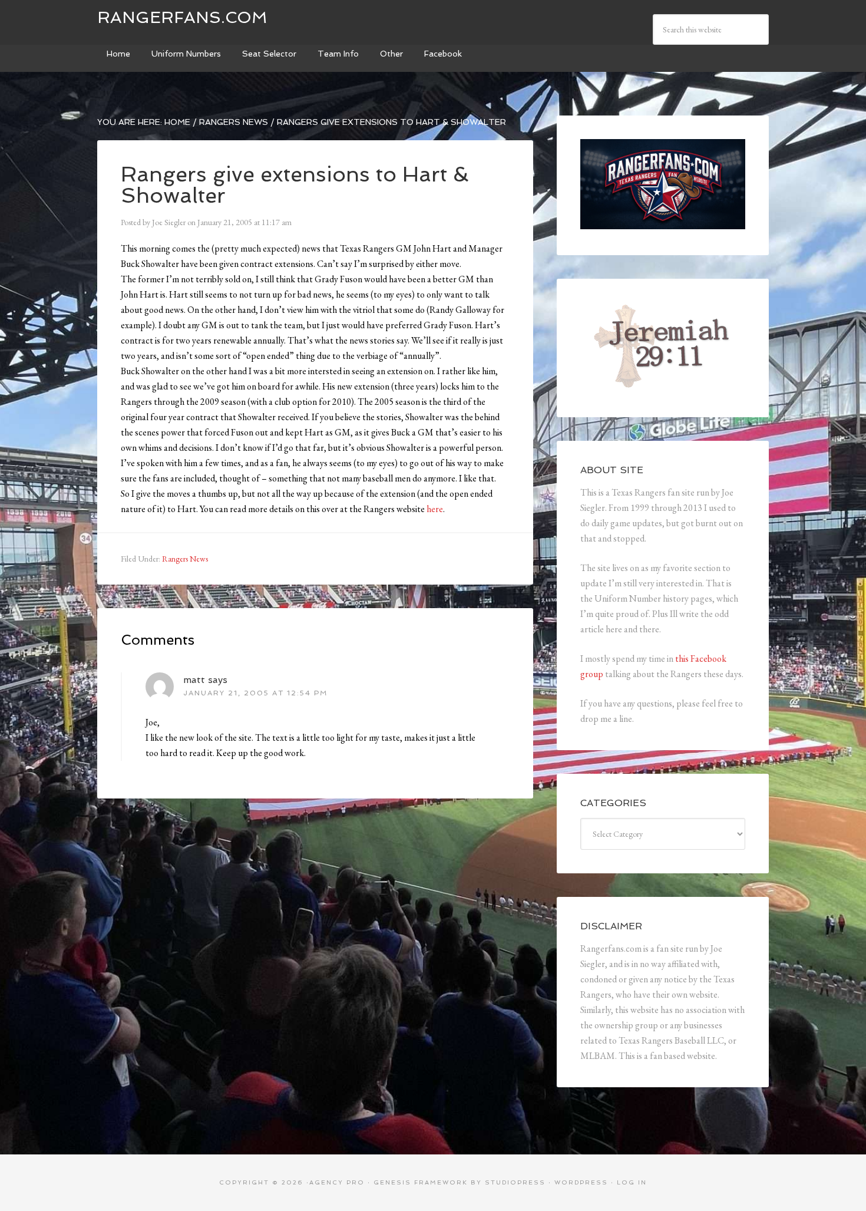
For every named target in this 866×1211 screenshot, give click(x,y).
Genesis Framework (420, 1182)
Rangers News (185, 558)
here (435, 509)
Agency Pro (337, 1182)
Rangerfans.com (182, 17)
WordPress (581, 1182)
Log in (632, 1182)
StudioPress (515, 1182)
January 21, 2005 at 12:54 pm (255, 693)
